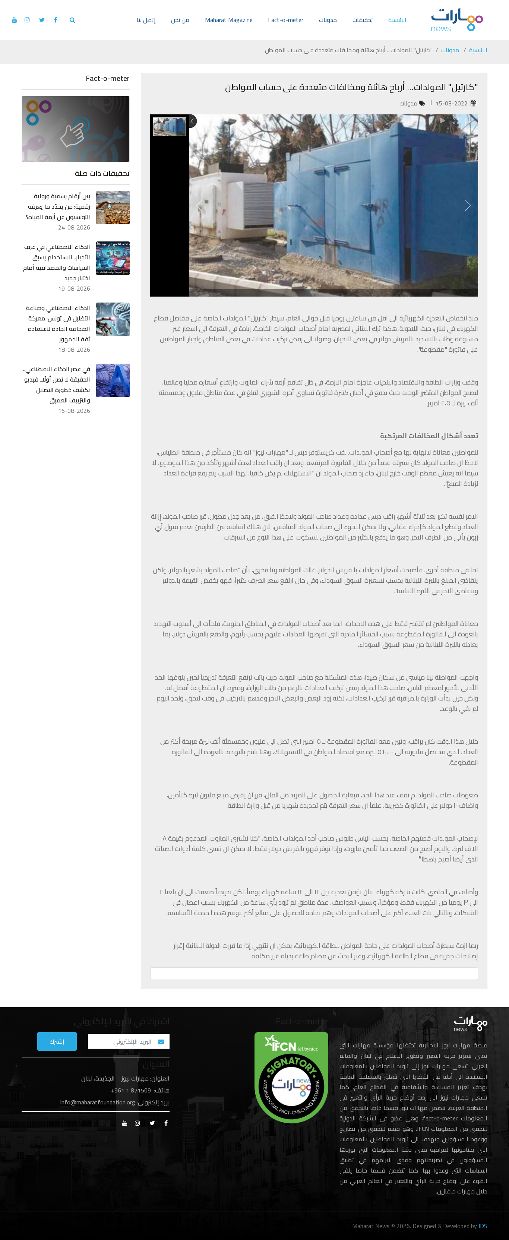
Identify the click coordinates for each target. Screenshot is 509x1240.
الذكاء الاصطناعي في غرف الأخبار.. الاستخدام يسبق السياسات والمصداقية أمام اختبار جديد (56, 262)
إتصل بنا (146, 19)
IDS (482, 1225)
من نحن (180, 19)
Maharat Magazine (229, 19)
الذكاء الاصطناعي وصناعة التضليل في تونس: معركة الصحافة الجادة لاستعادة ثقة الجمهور (58, 323)
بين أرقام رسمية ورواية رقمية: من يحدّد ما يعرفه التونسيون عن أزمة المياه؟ (58, 206)
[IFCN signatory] (291, 1077)
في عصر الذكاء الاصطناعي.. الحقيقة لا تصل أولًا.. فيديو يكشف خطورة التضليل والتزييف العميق (56, 384)
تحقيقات (362, 19)
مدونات (328, 19)
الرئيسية (397, 19)
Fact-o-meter (285, 19)
